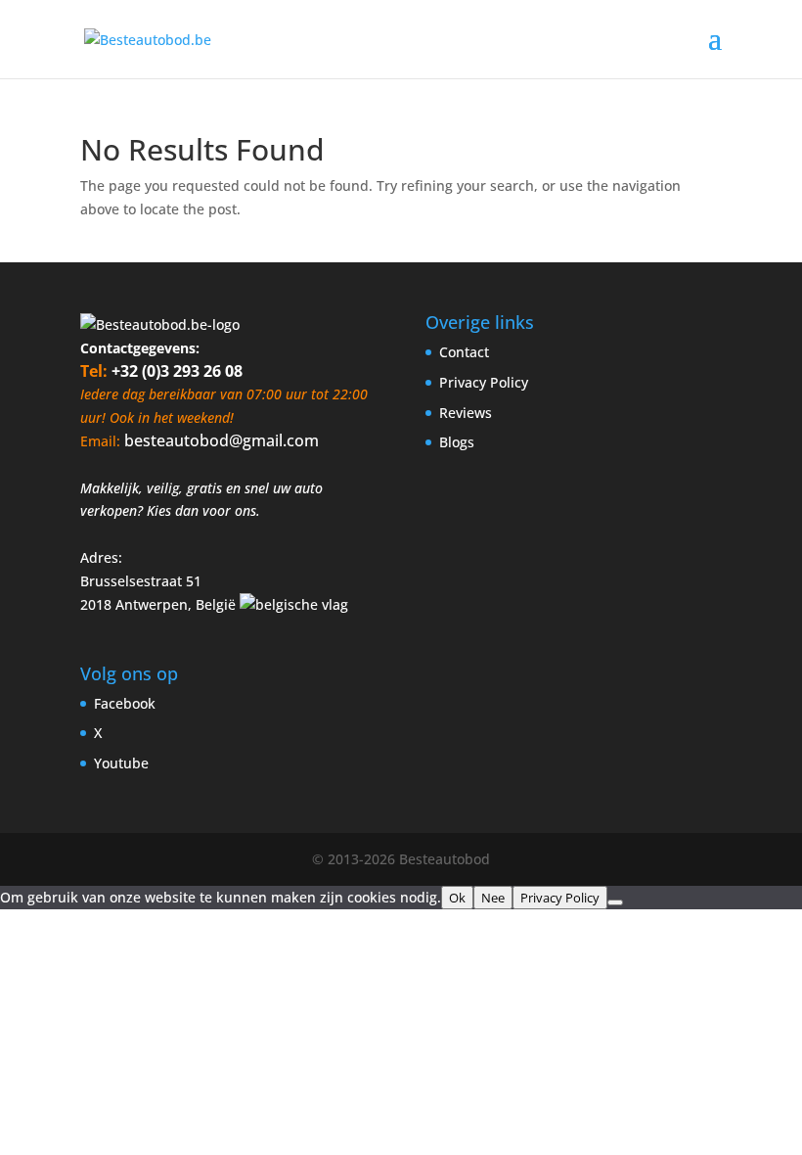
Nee (493, 897)
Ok (457, 897)
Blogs (456, 442)
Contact (464, 352)
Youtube (121, 763)
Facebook (125, 703)
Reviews (465, 412)
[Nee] (615, 902)
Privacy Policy (483, 382)
